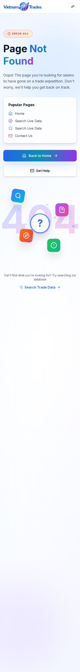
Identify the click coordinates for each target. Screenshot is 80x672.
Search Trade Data (40, 287)
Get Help (43, 171)
